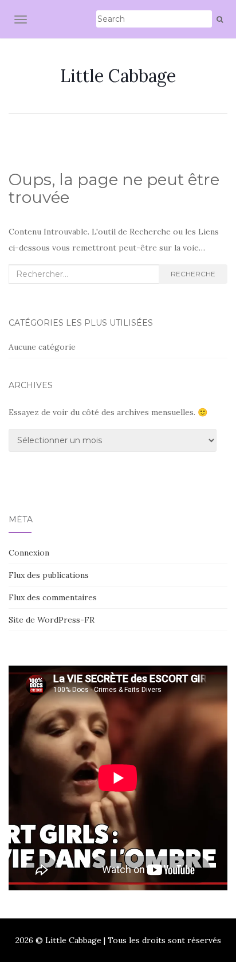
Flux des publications (49, 575)
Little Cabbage (118, 75)
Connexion (29, 553)
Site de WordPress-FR (52, 620)
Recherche (193, 273)
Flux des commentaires (53, 597)
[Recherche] (219, 19)
